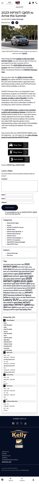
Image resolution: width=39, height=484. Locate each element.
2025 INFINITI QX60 (18, 279)
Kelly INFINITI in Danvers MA (15, 297)
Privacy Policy (6, 455)
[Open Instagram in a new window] (17, 423)
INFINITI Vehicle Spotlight (14, 237)
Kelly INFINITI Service (29, 297)
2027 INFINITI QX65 (23, 283)
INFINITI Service (11, 235)
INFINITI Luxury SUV (19, 290)
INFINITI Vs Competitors (13, 240)
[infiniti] (10, 3)
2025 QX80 (26, 281)
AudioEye (4, 457)
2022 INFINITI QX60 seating (25, 267)
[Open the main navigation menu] (2, 3)
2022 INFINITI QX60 (16, 265)
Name (3, 195)
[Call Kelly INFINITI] (36, 3)
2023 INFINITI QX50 (28, 271)
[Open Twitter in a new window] (21, 423)
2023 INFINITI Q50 (15, 271)
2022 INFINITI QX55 (19, 264)
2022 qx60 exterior (17, 269)
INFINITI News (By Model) (14, 231)
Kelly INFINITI (19, 7)
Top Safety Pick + (25, 310)
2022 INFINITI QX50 (8, 264)
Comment (4, 179)
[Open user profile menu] (33, 480)
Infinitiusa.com (6, 462)
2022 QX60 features (27, 269)
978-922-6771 (8, 342)
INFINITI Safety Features (14, 233)
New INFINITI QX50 (26, 300)
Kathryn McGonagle (17, 19)
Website (3, 202)
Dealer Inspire (25, 470)
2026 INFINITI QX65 (13, 223)
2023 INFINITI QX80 (16, 276)
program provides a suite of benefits (14, 98)
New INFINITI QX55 (10, 302)
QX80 (31, 307)
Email (3, 198)
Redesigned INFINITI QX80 (11, 309)
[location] (33, 3)
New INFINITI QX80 (19, 304)
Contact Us (5, 451)
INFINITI (24, 53)
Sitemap (4, 453)
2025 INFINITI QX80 (17, 279)
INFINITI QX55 (20, 165)
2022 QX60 (7, 269)
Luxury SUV (10, 299)
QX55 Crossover (26, 307)
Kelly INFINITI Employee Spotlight (16, 242)
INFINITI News (11, 165)
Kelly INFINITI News (12, 244)
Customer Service (22, 288)
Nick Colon (10, 255)
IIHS (28, 288)
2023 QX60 (28, 276)
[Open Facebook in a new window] (13, 423)
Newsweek (19, 307)
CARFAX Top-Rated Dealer (23, 286)
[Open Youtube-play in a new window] (25, 423)
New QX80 (12, 307)
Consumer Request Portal (10, 459)
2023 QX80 (6, 279)
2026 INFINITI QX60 (9, 283)
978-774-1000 (8, 325)
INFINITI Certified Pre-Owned (15, 227)
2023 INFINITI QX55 (10, 274)
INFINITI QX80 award (19, 292)
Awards (9, 225)
